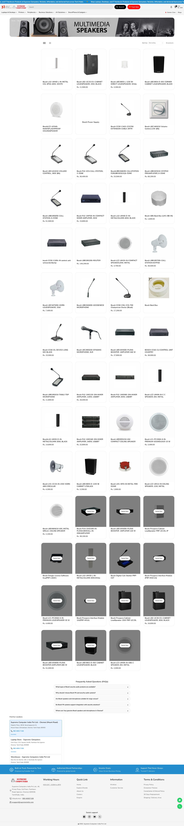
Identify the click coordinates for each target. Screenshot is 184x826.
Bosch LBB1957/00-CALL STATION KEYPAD (155, 261)
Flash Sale (135, 7)
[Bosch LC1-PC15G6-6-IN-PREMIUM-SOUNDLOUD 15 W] (158, 421)
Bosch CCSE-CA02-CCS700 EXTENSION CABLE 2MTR (122, 127)
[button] (178, 7)
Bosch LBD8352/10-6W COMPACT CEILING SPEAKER (123, 440)
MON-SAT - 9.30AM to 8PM (52, 785)
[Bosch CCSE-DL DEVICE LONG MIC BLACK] (56, 332)
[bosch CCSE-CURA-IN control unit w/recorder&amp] (56, 243)
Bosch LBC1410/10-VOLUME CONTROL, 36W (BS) (55, 172)
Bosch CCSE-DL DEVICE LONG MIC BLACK (55, 351)
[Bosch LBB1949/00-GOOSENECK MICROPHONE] (90, 287)
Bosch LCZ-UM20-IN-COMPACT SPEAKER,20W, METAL (124, 261)
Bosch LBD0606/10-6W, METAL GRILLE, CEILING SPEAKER (56, 530)
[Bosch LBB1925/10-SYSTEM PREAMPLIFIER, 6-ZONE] (158, 153)
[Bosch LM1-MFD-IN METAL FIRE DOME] (124, 466)
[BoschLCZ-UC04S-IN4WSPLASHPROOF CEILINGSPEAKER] (56, 109)
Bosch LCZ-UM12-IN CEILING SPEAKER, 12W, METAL (157, 485)
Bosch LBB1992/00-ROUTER (88, 260)
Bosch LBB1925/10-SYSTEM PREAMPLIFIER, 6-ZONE (156, 172)
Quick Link (82, 779)
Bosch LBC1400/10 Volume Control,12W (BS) (156, 127)
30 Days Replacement (152, 794)
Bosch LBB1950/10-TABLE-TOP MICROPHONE (56, 396)
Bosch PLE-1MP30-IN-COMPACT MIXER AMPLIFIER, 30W (90, 217)
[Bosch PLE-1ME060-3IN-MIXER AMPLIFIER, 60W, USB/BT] (124, 377)
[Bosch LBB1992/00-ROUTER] (90, 243)
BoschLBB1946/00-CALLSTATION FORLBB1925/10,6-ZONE (125, 172)
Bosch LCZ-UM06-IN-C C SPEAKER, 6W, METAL (155, 396)
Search (121, 7)
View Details (13, 734)
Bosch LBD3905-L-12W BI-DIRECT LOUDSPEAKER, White (124, 83)
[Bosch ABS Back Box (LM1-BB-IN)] (158, 198)
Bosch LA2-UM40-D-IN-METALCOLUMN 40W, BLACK (123, 217)
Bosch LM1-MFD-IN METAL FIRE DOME (124, 485)
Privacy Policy (149, 785)
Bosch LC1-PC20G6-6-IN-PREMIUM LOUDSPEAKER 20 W (56, 619)
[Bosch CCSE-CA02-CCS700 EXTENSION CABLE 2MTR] (124, 109)
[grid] (44, 43)
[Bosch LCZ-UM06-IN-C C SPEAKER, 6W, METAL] (158, 377)
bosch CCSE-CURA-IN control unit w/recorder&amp (57, 261)
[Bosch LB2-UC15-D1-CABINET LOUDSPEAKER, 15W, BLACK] (90, 64)
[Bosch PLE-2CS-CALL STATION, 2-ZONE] (90, 153)
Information (116, 779)
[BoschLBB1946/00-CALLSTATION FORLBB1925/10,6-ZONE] (124, 153)
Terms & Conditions (154, 779)
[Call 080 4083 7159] (179, 806)
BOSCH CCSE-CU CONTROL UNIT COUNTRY (159, 351)
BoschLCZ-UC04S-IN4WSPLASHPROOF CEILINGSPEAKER (52, 128)
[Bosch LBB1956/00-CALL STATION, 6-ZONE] (56, 198)
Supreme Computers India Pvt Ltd (95, 824)
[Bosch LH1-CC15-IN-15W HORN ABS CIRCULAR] (56, 466)
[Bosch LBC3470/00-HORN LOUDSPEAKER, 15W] (56, 287)
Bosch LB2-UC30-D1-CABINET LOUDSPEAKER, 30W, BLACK (157, 619)
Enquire (79, 798)
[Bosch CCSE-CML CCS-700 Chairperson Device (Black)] (124, 287)
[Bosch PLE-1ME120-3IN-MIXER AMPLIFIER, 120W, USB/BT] (90, 377)
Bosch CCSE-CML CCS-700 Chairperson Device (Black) (122, 306)
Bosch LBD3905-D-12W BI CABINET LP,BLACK (88, 485)
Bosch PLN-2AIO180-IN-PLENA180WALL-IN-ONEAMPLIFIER (87, 531)
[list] (50, 43)
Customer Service (116, 788)
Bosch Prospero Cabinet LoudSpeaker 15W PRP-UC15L (124, 619)
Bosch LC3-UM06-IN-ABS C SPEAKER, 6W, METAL (122, 664)
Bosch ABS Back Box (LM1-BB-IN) (159, 216)
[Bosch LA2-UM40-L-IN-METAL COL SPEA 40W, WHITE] (56, 64)
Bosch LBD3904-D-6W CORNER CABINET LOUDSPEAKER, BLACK (159, 83)
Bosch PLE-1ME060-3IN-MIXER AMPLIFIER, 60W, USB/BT (124, 396)
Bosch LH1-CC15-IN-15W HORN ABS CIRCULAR (56, 485)
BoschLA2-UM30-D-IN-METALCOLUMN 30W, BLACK (55, 440)
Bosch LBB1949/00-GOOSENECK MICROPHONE (90, 306)
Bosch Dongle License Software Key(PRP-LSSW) (56, 577)
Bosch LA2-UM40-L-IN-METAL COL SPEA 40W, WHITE (55, 83)
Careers (79, 794)
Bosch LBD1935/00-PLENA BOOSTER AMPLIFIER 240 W (123, 351)
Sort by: (145, 43)
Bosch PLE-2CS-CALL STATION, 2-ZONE (90, 172)
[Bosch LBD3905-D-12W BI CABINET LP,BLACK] (90, 466)
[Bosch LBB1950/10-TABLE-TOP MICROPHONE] (56, 377)
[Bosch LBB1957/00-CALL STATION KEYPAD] (158, 243)
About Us (80, 791)
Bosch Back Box (151, 305)
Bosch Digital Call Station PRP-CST (124, 577)
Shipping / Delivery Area (152, 798)
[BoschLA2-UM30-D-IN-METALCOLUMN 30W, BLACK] (56, 421)
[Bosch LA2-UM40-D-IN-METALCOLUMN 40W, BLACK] (124, 198)
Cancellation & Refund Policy (154, 791)
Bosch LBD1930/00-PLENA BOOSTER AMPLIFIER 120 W (123, 530)
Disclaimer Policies (150, 788)
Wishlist (113, 785)
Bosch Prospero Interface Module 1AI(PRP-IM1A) (90, 619)
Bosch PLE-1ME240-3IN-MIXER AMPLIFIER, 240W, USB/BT (90, 440)
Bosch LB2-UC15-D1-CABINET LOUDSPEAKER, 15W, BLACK (89, 83)
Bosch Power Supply (90, 122)
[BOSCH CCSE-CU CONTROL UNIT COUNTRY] (158, 332)
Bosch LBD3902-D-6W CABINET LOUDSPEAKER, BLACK (90, 664)
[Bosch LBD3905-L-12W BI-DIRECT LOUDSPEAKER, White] (124, 64)
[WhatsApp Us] (179, 800)
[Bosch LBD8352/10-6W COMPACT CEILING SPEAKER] (124, 421)
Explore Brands (82, 788)
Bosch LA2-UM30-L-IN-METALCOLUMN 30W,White (88, 577)
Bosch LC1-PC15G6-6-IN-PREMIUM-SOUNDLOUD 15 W (157, 440)
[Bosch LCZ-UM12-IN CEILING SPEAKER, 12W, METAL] (158, 466)
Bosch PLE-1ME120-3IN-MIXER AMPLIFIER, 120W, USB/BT (90, 396)
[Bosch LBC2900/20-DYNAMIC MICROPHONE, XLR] (90, 332)
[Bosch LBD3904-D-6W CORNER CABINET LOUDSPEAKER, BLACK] (158, 64)
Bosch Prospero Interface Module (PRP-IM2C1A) (158, 577)
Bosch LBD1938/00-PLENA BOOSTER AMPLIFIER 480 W (55, 664)
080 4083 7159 (18, 731)
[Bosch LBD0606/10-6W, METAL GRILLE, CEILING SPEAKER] (56, 511)
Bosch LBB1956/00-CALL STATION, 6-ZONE (53, 217)
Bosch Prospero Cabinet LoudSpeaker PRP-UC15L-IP (156, 530)
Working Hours (51, 779)
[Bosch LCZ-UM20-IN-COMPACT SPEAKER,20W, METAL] (124, 243)
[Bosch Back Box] (158, 287)
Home (13, 21)
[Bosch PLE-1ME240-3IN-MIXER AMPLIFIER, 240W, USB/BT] (90, 421)
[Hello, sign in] (171, 7)
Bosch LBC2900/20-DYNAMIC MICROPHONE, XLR (89, 351)
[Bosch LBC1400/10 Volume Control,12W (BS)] (158, 109)
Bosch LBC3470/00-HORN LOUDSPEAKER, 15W (53, 306)
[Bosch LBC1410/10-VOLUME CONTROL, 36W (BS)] (56, 153)
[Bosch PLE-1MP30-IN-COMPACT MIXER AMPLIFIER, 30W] (90, 198)
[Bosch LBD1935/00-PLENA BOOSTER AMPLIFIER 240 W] (124, 332)
